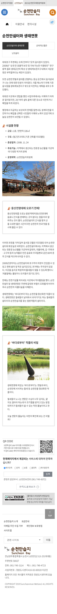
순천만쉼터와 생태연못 (15, 45)
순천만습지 (18, 3)
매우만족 (9, 467)
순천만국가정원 (7, 3)
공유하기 (52, 22)
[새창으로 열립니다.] (28, 486)
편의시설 (31, 24)
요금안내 (25, 521)
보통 (25, 467)
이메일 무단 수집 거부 (13, 525)
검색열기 (52, 12)
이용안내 (19, 24)
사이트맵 (8, 530)
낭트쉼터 (15, 53)
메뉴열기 (4, 12)
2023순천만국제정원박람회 (35, 3)
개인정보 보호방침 (34, 525)
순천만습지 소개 (11, 521)
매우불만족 (45, 467)
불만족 (34, 467)
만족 (18, 467)
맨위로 (50, 514)
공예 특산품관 (41, 45)
